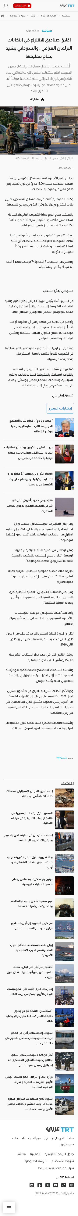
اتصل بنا (35, 1154)
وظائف (21, 1154)
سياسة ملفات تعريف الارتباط (56, 1168)
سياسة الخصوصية (35, 1161)
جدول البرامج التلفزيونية (59, 1154)
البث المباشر (20, 6)
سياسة (46, 30)
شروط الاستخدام (63, 1161)
